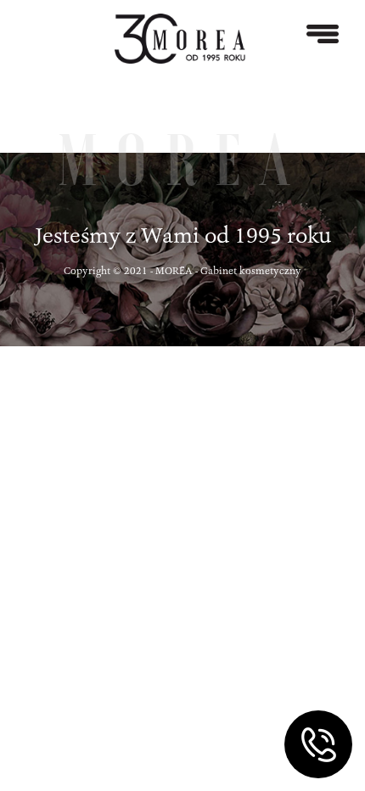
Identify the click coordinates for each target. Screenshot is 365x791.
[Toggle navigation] (323, 34)
